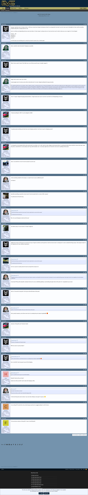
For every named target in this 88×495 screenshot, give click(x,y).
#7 (85, 126)
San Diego (8, 172)
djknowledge (5, 32)
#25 (85, 418)
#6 (85, 110)
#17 (85, 288)
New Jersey (8, 237)
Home (3, 8)
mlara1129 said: (14, 210)
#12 (85, 207)
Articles (20, 8)
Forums (7, 8)
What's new (13, 8)
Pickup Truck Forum (35, 475)
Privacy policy (77, 469)
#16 (85, 272)
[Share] (84, 24)
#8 (85, 142)
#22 (85, 369)
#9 (85, 158)
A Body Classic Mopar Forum (36, 477)
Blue (3, 469)
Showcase (26, 8)
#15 (85, 256)
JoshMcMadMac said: (15, 356)
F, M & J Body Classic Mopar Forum (37, 484)
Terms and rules (72, 469)
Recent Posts (7, 10)
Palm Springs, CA (7, 91)
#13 (85, 223)
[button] (17, 8)
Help (81, 469)
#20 (85, 337)
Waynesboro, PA (7, 221)
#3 (85, 60)
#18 (85, 304)
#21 (85, 353)
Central (8, 383)
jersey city (8, 38)
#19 (85, 321)
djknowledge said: (14, 275)
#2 (85, 43)
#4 (85, 76)
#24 (85, 402)
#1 (85, 24)
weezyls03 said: (14, 340)
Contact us (67, 469)
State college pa (7, 156)
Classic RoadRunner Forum (36, 486)
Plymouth (8, 432)
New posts (2, 10)
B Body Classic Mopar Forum (36, 479)
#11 (85, 191)
